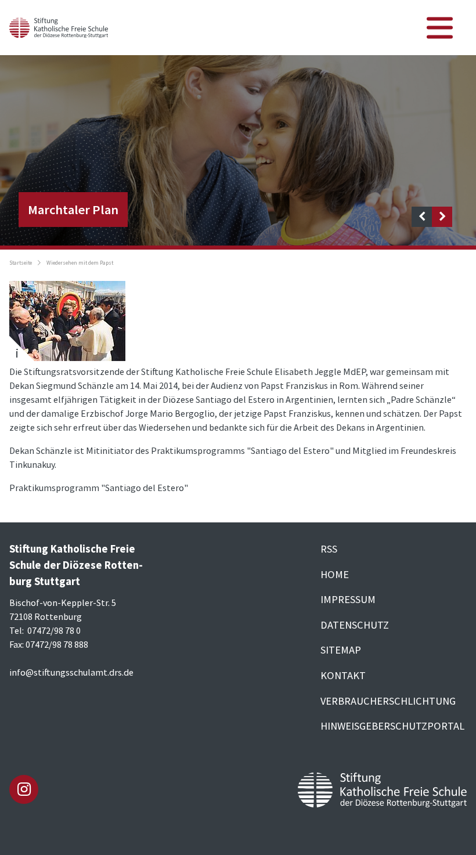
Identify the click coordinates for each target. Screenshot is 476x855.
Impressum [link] (348, 599)
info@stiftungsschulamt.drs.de (71, 672)
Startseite (20, 262)
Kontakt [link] (343, 675)
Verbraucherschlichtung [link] (388, 701)
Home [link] (334, 574)
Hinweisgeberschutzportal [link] (392, 726)
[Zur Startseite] (58, 26)
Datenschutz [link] (354, 625)
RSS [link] (328, 548)
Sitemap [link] (340, 649)
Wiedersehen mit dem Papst (79, 262)
